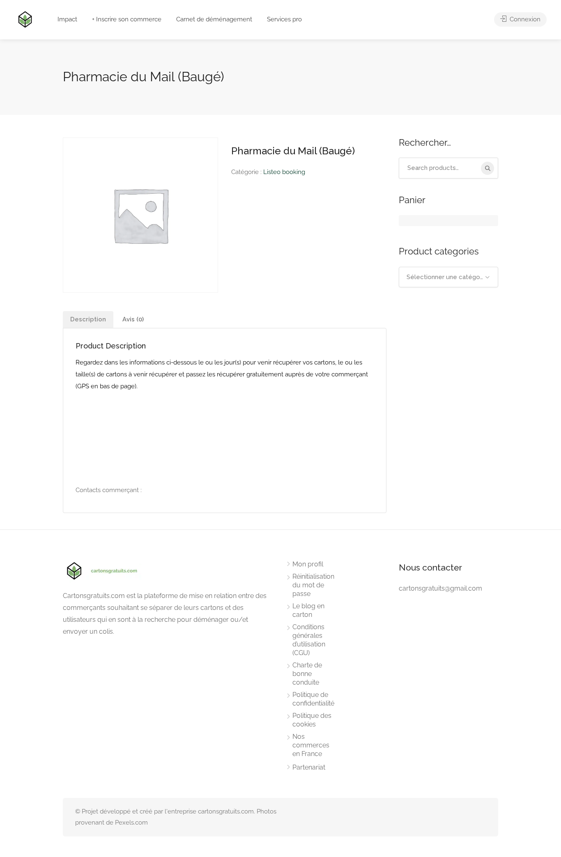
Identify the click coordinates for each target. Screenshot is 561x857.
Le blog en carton (308, 610)
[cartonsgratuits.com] (25, 19)
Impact (67, 19)
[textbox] (448, 277)
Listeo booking (284, 172)
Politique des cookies (311, 720)
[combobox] (449, 277)
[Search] (487, 168)
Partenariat (308, 767)
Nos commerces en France (310, 745)
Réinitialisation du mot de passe (313, 585)
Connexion (524, 19)
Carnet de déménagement (214, 19)
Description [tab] (88, 319)
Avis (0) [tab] (133, 319)
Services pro (284, 19)
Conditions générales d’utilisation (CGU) (308, 640)
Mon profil (307, 564)
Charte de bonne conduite (307, 673)
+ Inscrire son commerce (126, 19)
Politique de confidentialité (313, 699)
